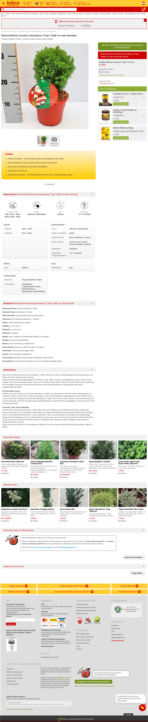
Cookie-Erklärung (117, 634)
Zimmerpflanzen (130, 14)
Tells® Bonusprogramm (14, 672)
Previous (4, 497)
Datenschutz (115, 628)
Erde (138, 14)
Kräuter (75, 14)
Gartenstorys (11, 681)
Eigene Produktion (82, 613)
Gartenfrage (60, 679)
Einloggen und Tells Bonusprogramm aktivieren (93, 682)
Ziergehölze (88, 14)
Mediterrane (62, 14)
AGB (112, 631)
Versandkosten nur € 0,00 (49, 657)
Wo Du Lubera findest (83, 640)
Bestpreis (26, 14)
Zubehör (3, 16)
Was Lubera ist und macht (85, 637)
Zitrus (69, 14)
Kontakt (79, 649)
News (2, 14)
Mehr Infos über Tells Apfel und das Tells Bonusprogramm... (95, 686)
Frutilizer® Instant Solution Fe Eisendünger (125, 111)
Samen (121, 14)
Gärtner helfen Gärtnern (15, 675)
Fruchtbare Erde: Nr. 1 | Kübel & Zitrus (128, 94)
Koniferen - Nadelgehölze (35, 31)
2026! (7, 14)
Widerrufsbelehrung (117, 637)
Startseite (4, 31)
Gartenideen (34, 14)
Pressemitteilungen (82, 643)
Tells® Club (10, 669)
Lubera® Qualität (82, 604)
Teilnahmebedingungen (68, 547)
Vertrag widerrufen (117, 640)
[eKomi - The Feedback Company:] (118, 609)
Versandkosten (104, 83)
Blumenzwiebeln (105, 14)
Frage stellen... (137, 573)
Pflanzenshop (13, 31)
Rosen (81, 14)
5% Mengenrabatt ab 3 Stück (85, 607)
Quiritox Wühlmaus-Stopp (123, 128)
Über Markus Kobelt (82, 634)
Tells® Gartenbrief (13, 684)
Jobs (78, 646)
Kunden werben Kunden (15, 678)
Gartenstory (67, 678)
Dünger (143, 14)
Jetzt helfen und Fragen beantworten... (20, 709)
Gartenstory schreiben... (133, 557)
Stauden (96, 14)
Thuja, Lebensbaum (50, 31)
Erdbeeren (53, 14)
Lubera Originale (16, 14)
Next (144, 497)
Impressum (115, 625)
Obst (41, 14)
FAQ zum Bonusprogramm (43, 547)
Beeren (46, 14)
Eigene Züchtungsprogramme (86, 610)
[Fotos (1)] (42, 141)
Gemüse (115, 14)
